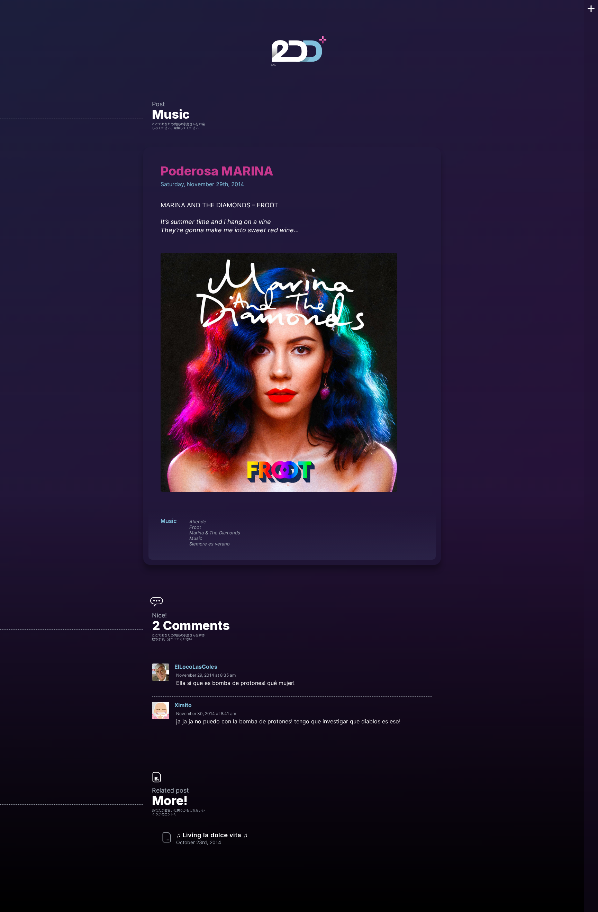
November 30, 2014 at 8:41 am (206, 713)
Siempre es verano (209, 544)
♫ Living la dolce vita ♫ (212, 835)
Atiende (197, 521)
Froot (195, 527)
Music (171, 114)
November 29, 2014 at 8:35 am (206, 675)
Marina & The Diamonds (214, 532)
